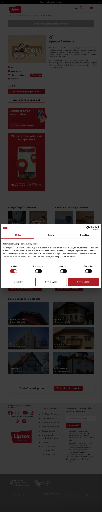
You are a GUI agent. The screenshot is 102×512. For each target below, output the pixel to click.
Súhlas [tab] (18, 235)
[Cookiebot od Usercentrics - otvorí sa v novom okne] (88, 228)
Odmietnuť (18, 282)
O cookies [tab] (84, 235)
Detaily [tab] (51, 235)
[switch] (38, 271)
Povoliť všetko (83, 282)
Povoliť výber (51, 282)
